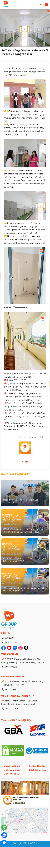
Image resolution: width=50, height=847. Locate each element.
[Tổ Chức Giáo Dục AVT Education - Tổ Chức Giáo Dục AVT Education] (12, 4)
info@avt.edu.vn (9, 642)
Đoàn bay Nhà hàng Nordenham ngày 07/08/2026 (21, 501)
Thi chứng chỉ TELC (37, 770)
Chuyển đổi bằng (12, 766)
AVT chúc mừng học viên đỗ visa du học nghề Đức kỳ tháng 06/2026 (24, 589)
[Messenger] (4, 843)
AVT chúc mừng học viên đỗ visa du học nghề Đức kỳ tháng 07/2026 (24, 559)
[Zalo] (4, 835)
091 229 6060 (8, 638)
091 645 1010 (9, 689)
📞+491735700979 (10, 709)
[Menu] (46, 4)
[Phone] (4, 827)
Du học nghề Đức (12, 770)
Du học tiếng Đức (12, 774)
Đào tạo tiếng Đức (37, 766)
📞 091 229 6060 (9, 667)
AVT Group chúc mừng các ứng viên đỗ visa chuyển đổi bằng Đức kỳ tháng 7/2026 (23, 530)
